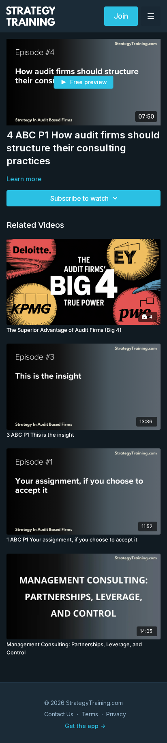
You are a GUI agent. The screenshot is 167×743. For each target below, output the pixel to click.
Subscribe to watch (79, 198)
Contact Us (58, 714)
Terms (89, 714)
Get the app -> (85, 725)
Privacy (116, 714)
